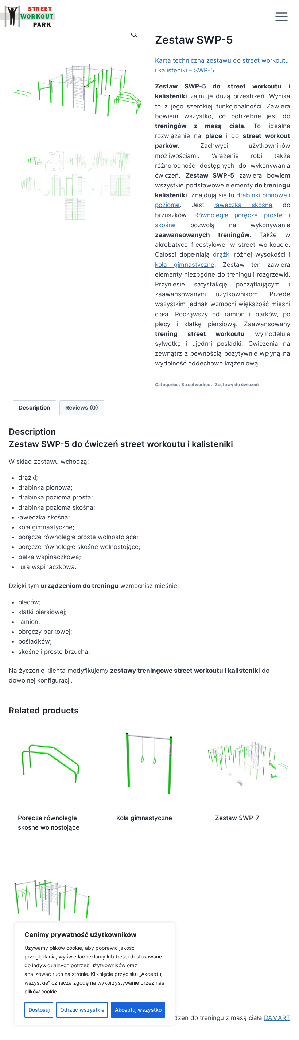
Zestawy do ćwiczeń (237, 384)
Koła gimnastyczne (144, 818)
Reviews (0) (81, 407)
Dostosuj (39, 1010)
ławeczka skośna (243, 205)
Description (34, 407)
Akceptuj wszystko (138, 1010)
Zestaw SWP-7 (237, 818)
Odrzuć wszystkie (82, 1010)
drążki (222, 254)
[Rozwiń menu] (285, 16)
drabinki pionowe (261, 195)
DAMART (277, 1017)
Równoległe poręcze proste (238, 215)
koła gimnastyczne (184, 264)
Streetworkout (196, 384)
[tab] (35, 408)
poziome (167, 205)
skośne (165, 225)
